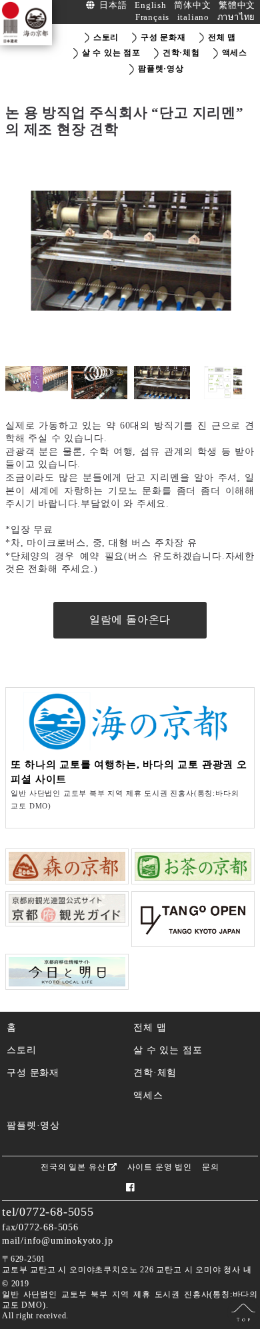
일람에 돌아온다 (130, 619)
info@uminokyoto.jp (68, 1240)
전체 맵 (149, 1027)
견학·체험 (155, 1072)
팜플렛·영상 (33, 1125)
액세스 (148, 1095)
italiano (193, 17)
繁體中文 (237, 5)
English (151, 5)
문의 (210, 1167)
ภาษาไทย (236, 17)
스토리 (21, 1049)
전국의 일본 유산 (74, 1167)
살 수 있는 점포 (167, 1049)
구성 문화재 (33, 1072)
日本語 (113, 5)
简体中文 (192, 5)
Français (152, 17)
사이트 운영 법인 (159, 1167)
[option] (130, 251)
